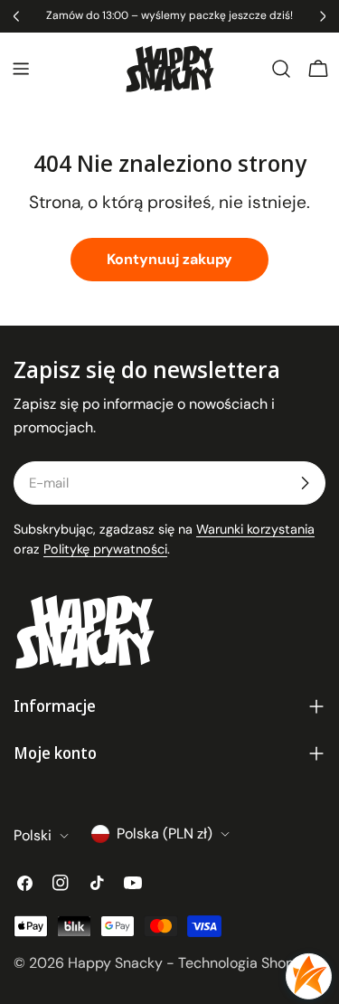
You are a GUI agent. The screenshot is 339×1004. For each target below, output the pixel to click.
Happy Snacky (115, 962)
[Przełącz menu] (21, 69)
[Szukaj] (281, 69)
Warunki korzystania (255, 529)
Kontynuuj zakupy (169, 259)
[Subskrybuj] (305, 483)
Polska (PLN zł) (164, 833)
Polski (33, 835)
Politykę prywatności (105, 549)
